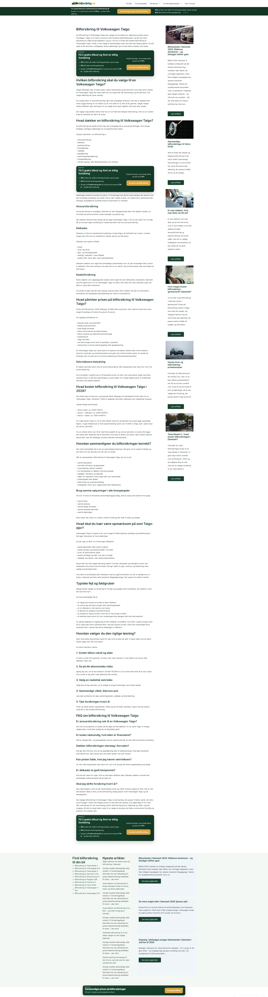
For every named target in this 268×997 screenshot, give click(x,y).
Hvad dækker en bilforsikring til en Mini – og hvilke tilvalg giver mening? (116, 911)
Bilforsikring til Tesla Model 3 (86, 871)
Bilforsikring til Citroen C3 (85, 882)
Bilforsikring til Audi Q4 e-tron (87, 874)
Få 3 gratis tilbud (174, 990)
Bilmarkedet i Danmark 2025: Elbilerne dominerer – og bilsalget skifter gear (179, 51)
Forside (129, 4)
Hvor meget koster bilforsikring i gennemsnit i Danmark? (179, 289)
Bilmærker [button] (154, 4)
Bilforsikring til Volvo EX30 (85, 885)
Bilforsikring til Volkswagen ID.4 (87, 868)
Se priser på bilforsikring (138, 67)
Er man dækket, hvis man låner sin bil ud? (178, 211)
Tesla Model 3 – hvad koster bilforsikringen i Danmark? (179, 437)
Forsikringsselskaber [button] (171, 4)
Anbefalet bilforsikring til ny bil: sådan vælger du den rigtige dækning (115, 935)
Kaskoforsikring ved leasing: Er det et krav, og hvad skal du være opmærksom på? (116, 960)
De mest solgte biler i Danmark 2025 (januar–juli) (163, 901)
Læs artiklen (176, 114)
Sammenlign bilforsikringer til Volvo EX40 (179, 144)
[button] (159, 3)
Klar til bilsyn (190, 4)
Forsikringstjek (141, 4)
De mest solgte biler (150, 881)
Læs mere (115, 879)
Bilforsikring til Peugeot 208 (86, 879)
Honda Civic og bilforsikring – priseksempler (175, 365)
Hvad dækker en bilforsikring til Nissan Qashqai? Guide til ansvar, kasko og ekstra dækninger (116, 886)
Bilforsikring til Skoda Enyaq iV (87, 877)
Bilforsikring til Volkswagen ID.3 (87, 893)
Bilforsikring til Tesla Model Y (86, 866)
